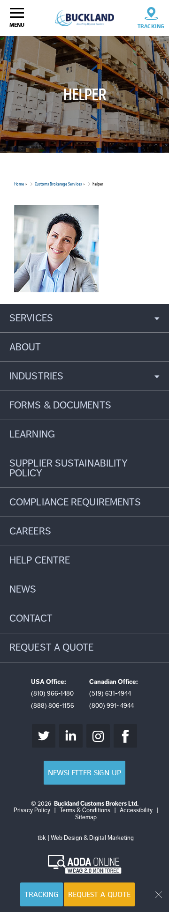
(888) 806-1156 (52, 706)
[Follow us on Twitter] (43, 736)
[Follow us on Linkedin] (71, 736)
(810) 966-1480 (52, 693)
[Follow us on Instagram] (98, 736)
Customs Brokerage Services (58, 184)
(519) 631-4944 (110, 693)
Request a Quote (99, 894)
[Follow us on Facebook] (125, 736)
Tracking (41, 894)
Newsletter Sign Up (84, 773)
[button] (84, 318)
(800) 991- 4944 (111, 706)
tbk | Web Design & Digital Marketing (86, 838)
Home (19, 184)
